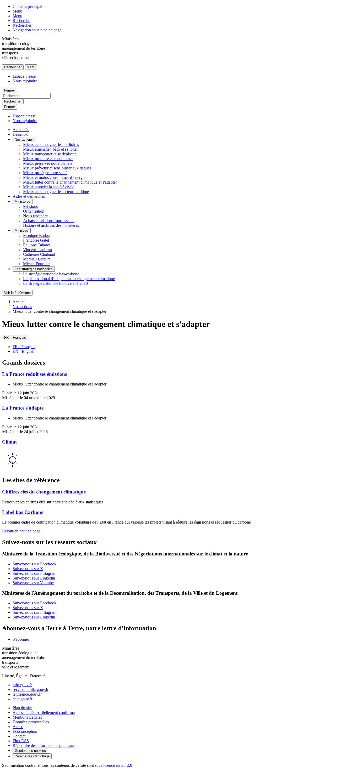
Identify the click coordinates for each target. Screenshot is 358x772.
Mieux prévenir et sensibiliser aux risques (57, 168)
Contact (19, 736)
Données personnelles (31, 722)
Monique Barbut (36, 235)
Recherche (21, 20)
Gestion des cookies (30, 751)
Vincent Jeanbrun (37, 249)
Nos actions (24, 139)
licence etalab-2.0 (117, 765)
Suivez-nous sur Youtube (33, 583)
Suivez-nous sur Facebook (34, 564)
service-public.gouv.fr (30, 689)
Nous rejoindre (25, 81)
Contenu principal (27, 6)
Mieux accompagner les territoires (51, 144)
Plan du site (22, 708)
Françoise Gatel (36, 240)
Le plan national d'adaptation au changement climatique (69, 278)
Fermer (9, 90)
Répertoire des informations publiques (44, 745)
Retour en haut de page (21, 531)
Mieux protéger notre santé (45, 173)
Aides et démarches (29, 196)
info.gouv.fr (22, 685)
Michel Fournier (36, 264)
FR (15, 337)
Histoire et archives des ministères (51, 225)
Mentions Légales (27, 717)
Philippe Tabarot (36, 245)
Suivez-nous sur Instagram (34, 573)
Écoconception (25, 731)
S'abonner (21, 639)
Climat (9, 442)
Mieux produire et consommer (48, 158)
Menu (17, 11)
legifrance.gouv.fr (27, 694)
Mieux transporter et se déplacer (49, 154)
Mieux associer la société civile (48, 187)
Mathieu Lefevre (37, 259)
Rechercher (22, 25)
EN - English (23, 351)
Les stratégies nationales (34, 269)
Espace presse (24, 76)
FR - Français (24, 346)
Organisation (33, 211)
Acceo (18, 726)
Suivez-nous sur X (28, 568)
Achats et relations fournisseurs (48, 220)
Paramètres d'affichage (32, 756)
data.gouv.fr (22, 699)
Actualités (21, 129)
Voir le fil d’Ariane (17, 293)
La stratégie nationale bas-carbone (51, 274)
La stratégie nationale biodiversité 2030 (55, 283)
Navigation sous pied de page (37, 30)
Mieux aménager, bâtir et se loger (50, 149)
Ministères (22, 201)
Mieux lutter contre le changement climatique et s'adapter (70, 182)
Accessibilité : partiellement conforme (44, 712)
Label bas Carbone (22, 512)
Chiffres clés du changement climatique (44, 492)
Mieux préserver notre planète (47, 163)
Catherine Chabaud (39, 254)
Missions (30, 206)
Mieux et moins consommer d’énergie (54, 177)
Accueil (19, 302)
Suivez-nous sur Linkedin (34, 578)
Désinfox (20, 134)
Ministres (22, 230)
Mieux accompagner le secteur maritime (56, 191)
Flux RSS (21, 741)
